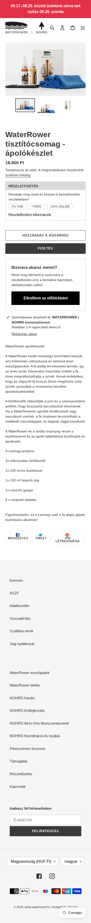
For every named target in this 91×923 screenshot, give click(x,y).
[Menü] (83, 27)
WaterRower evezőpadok (30, 673)
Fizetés (45, 248)
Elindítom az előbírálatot (46, 298)
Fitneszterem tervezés (27, 749)
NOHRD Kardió (22, 698)
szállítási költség (17, 175)
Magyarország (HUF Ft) (31, 861)
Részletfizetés (21, 774)
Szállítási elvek (21, 631)
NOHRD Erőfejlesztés (27, 710)
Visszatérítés (20, 618)
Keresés (16, 580)
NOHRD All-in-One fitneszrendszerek (39, 723)
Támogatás (19, 761)
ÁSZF (14, 593)
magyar (71, 861)
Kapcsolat (17, 786)
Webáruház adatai (24, 334)
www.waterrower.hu (37, 907)
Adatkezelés (19, 606)
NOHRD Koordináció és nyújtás (35, 736)
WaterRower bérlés (25, 685)
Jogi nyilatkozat (22, 644)
